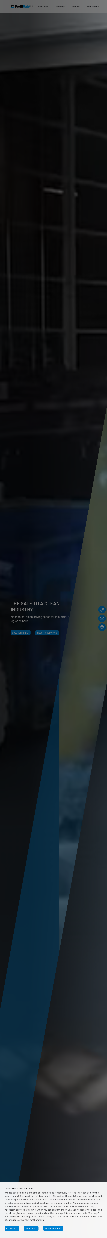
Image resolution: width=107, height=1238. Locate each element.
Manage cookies (53, 1228)
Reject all (31, 1228)
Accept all (12, 1228)
